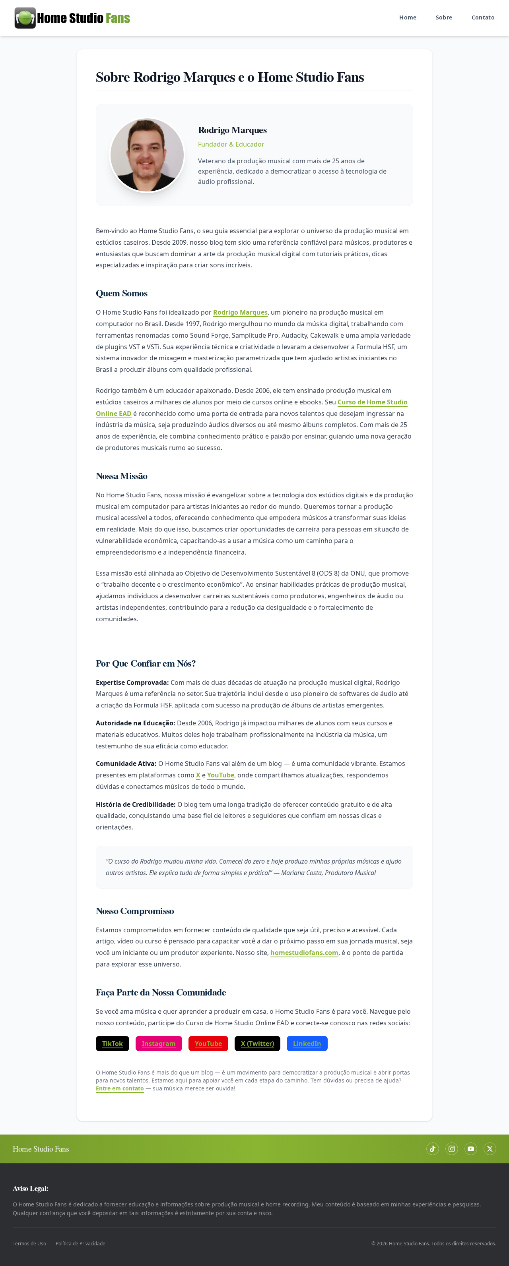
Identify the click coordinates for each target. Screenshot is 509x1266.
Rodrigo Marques (240, 312)
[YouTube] (470, 1148)
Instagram (159, 1043)
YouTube (220, 775)
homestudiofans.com (304, 952)
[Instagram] (451, 1148)
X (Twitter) (257, 1043)
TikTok (112, 1043)
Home (407, 17)
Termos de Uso (29, 1244)
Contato (483, 17)
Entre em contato (120, 1088)
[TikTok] (432, 1148)
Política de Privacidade (80, 1244)
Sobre (444, 17)
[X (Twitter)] (490, 1148)
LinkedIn (307, 1043)
